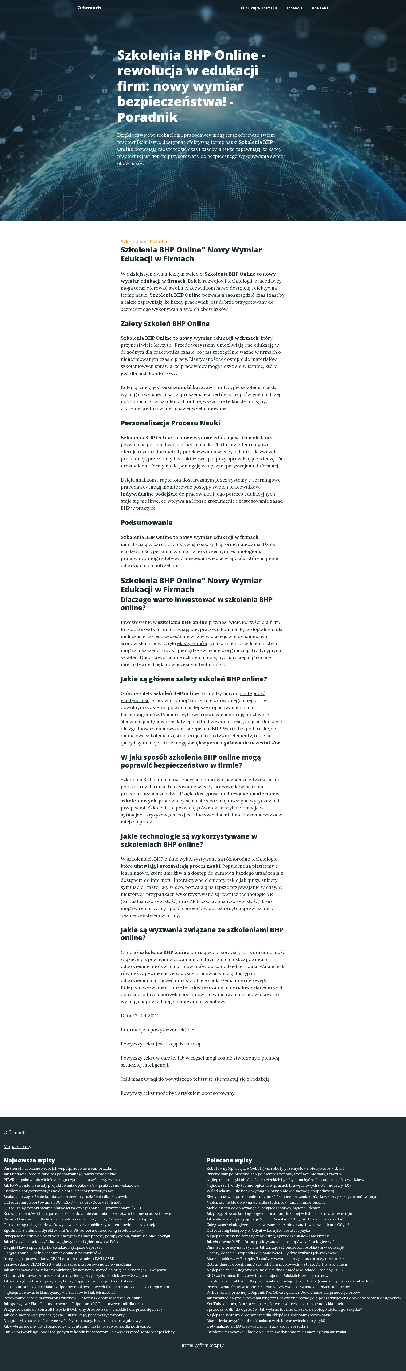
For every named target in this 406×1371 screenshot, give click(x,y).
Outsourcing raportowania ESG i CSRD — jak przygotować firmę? (62, 1202)
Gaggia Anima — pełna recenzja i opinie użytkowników (52, 1253)
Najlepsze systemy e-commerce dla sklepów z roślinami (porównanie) (269, 1315)
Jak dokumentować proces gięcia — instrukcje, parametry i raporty (64, 1315)
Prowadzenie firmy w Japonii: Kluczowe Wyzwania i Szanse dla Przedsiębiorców (278, 1286)
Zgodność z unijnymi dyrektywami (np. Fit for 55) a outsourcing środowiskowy (74, 1230)
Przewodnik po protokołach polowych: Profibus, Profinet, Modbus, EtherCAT (275, 1174)
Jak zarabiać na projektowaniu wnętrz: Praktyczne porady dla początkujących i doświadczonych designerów (304, 1298)
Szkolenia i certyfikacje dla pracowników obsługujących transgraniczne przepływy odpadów (289, 1281)
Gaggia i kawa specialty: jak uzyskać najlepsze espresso (53, 1247)
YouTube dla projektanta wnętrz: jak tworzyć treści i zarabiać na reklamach (275, 1303)
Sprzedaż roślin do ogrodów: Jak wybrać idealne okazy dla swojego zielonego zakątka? (284, 1309)
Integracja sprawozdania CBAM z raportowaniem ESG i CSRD (59, 1258)
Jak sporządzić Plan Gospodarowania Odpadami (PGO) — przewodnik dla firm (73, 1303)
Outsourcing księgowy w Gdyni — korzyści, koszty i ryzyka (258, 1230)
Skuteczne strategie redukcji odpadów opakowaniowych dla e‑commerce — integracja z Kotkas (90, 1286)
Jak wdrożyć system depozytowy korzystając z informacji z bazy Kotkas (68, 1281)
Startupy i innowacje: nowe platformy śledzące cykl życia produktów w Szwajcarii (77, 1275)
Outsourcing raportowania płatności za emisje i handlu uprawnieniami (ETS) (72, 1207)
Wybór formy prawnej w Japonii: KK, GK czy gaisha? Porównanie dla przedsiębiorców (283, 1292)
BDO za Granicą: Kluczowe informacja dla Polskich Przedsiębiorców (267, 1275)
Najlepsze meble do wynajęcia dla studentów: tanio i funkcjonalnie (266, 1202)
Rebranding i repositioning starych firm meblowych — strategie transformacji (277, 1264)
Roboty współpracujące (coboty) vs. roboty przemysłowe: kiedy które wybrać (275, 1168)
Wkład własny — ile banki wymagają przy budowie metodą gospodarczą (270, 1190)
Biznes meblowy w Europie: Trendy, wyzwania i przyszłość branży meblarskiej (276, 1258)
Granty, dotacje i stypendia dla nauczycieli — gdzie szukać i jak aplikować (272, 1253)
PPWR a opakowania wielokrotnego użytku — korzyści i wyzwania (62, 1179)
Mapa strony (17, 1146)
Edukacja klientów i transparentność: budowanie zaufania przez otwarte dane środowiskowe (87, 1213)
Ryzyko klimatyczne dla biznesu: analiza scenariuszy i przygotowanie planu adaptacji (79, 1219)
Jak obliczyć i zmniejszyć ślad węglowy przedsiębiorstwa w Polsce (62, 1241)
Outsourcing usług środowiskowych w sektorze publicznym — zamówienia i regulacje (80, 1224)
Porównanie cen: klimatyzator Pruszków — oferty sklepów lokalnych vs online (73, 1298)
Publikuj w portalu (259, 8)
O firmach (89, 7)
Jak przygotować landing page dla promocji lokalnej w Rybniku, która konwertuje (279, 1213)
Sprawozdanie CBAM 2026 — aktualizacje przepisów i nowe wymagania (67, 1264)
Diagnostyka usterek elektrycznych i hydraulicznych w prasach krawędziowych (74, 1320)
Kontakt (320, 8)
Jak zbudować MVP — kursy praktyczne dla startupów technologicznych (271, 1241)
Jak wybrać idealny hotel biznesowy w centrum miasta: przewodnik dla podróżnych (78, 1326)
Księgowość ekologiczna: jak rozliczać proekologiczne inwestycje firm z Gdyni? (278, 1224)
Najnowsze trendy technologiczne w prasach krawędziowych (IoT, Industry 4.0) (279, 1185)
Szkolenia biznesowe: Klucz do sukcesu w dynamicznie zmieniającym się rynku (276, 1331)
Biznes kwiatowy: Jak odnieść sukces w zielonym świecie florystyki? (266, 1320)
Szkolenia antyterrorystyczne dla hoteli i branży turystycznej (58, 1190)
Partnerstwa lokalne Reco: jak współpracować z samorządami (60, 1168)
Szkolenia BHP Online (144, 242)
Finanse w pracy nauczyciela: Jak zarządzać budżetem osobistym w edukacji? (276, 1247)
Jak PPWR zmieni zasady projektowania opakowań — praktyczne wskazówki (71, 1185)
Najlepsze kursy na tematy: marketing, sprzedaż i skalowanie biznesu (269, 1236)
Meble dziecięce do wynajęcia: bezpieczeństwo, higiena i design (263, 1207)
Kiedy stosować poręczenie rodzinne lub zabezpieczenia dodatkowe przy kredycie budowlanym (293, 1196)
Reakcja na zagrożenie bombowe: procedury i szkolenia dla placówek (65, 1196)
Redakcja (294, 8)
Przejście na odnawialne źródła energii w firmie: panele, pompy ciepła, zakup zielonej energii (87, 1236)
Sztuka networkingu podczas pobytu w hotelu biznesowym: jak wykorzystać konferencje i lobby (89, 1331)
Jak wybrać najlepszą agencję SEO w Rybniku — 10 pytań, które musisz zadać (275, 1219)
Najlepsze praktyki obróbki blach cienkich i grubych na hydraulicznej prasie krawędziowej (287, 1179)
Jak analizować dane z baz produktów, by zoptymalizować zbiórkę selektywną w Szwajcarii (85, 1269)
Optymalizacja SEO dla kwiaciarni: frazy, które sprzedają (257, 1326)
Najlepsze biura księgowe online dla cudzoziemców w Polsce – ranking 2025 (275, 1269)
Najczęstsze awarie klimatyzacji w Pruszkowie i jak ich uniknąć (60, 1292)
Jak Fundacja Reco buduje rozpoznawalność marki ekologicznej (60, 1174)
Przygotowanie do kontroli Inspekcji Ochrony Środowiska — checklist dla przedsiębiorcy (83, 1309)
